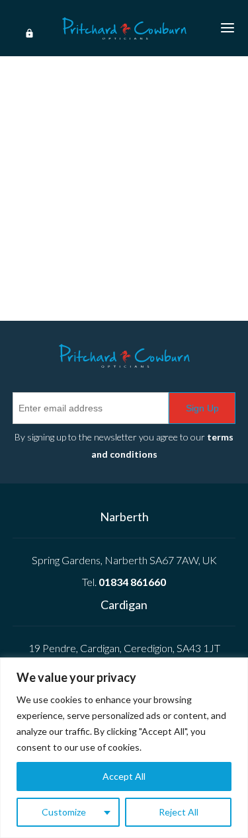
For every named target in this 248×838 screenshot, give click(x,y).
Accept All (124, 776)
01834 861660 (132, 581)
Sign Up (202, 408)
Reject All (178, 811)
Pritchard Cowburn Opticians (124, 28)
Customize (64, 811)
